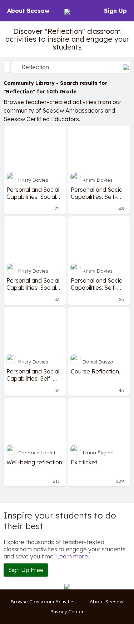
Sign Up (115, 10)
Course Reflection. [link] (95, 371)
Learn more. (72, 556)
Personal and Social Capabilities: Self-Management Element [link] (32, 375)
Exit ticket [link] (84, 462)
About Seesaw (28, 10)
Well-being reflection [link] (34, 462)
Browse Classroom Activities (43, 601)
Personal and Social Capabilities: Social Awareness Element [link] (33, 193)
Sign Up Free (26, 569)
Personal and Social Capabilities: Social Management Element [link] (32, 284)
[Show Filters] (6, 67)
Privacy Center (67, 611)
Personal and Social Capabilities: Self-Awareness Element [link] (97, 193)
